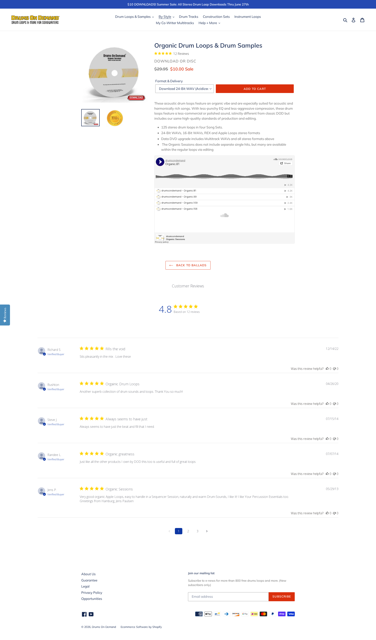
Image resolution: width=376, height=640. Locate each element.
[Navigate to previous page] (169, 531)
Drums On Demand (104, 627)
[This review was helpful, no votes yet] (327, 368)
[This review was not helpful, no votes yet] (334, 368)
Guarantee (89, 580)
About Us (88, 574)
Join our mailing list (201, 573)
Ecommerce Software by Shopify (141, 627)
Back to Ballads (191, 265)
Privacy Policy (91, 592)
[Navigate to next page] (207, 531)
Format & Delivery (169, 81)
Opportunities (91, 599)
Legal (85, 586)
